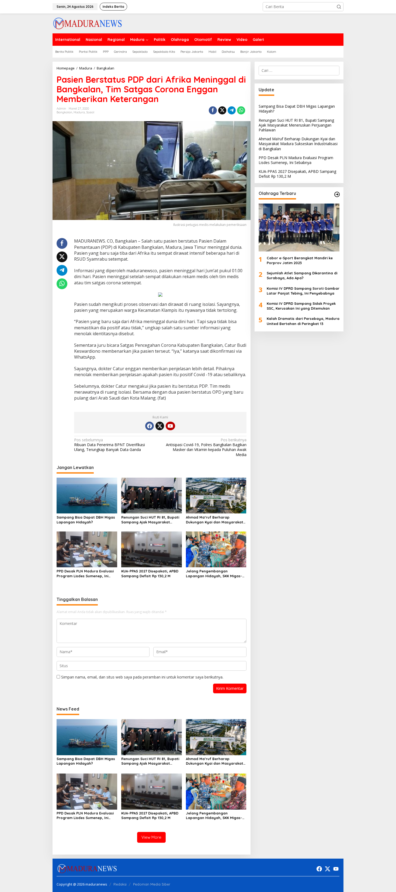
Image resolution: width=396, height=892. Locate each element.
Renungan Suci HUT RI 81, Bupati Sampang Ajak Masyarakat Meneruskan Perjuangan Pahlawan (150, 519)
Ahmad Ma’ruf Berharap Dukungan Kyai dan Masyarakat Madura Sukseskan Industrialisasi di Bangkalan (216, 519)
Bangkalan (64, 112)
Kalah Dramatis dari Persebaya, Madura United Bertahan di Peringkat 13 (303, 321)
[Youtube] (170, 426)
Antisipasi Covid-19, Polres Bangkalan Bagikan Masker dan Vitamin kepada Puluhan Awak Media (206, 447)
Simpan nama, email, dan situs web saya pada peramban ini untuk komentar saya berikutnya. (142, 677)
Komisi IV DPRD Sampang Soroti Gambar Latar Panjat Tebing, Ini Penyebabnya (303, 290)
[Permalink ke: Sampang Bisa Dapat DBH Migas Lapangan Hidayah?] (87, 495)
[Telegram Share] (232, 110)
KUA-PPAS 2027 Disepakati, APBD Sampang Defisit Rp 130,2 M (149, 573)
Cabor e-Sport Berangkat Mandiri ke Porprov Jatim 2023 (300, 260)
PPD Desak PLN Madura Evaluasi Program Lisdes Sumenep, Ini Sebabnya (85, 573)
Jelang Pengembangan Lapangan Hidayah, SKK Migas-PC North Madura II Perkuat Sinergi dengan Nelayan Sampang (214, 573)
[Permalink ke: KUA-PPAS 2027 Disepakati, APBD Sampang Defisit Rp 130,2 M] (151, 549)
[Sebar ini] (213, 110)
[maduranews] (87, 23)
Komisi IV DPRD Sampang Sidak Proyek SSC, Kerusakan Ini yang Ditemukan (301, 305)
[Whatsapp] (241, 110)
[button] (338, 6)
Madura (79, 112)
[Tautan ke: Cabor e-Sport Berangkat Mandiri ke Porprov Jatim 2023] (299, 227)
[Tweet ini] (222, 110)
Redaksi (120, 884)
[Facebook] (149, 426)
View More (151, 837)
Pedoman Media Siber (151, 884)
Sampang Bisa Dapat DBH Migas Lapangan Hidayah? (86, 519)
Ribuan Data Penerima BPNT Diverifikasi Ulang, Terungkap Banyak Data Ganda (109, 445)
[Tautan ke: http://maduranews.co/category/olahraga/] (337, 194)
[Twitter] (159, 426)
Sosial (90, 112)
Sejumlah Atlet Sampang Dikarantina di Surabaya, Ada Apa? (302, 275)
